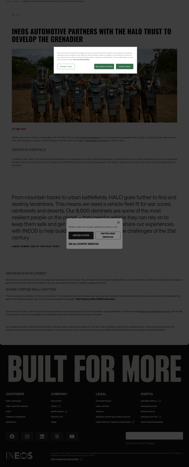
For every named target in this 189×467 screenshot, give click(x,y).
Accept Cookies (124, 66)
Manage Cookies (66, 66)
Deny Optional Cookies (104, 66)
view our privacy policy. (81, 59)
